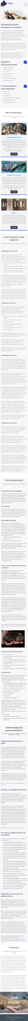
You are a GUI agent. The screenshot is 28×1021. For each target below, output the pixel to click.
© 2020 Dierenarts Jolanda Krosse (14, 1017)
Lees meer (14, 154)
